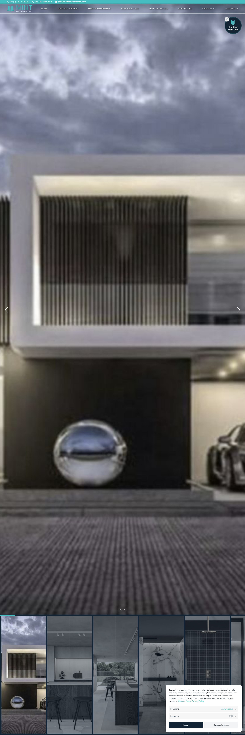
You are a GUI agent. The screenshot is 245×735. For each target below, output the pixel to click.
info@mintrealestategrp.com (72, 2)
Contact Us (231, 8)
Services (207, 8)
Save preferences (221, 725)
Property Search (68, 8)
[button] (6, 310)
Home (44, 8)
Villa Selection (130, 8)
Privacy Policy (198, 701)
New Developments (99, 8)
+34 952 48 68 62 (43, 2)
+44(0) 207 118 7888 (19, 2)
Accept (186, 725)
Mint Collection (158, 8)
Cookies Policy (184, 701)
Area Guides (185, 8)
